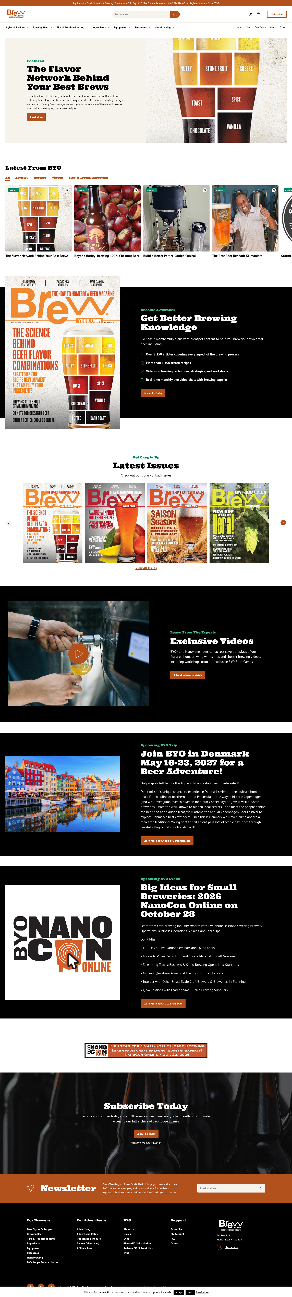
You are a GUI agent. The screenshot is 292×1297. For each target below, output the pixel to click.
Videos (57, 177)
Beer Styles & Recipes (39, 1229)
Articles (21, 177)
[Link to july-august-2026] (115, 523)
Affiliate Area (84, 1248)
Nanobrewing (163, 27)
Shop (248, 27)
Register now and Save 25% (204, 3)
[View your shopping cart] (258, 14)
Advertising (83, 1229)
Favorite (67, 190)
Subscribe (277, 14)
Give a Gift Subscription (137, 1243)
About (273, 27)
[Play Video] (78, 654)
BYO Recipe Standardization (43, 1262)
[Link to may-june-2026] (177, 523)
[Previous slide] (8, 522)
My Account (177, 1234)
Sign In (157, 1142)
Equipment (120, 27)
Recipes (40, 177)
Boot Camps (260, 27)
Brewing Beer (40, 27)
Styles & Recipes (15, 27)
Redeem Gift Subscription (138, 1248)
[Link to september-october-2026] (52, 523)
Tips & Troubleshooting (70, 27)
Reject (190, 1292)
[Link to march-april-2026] (239, 523)
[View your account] (250, 14)
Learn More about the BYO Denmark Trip (167, 840)
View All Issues (146, 568)
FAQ (173, 1238)
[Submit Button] (175, 14)
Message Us (231, 1247)
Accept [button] (179, 1292)
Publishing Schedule (89, 1238)
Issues (239, 27)
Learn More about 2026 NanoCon (163, 1003)
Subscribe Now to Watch (187, 675)
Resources (141, 27)
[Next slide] (283, 522)
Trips (126, 1252)
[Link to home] (15, 14)
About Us (129, 1229)
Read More (36, 117)
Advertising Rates (87, 1234)
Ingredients (99, 27)
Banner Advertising (88, 1243)
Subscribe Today (153, 393)
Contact (283, 27)
